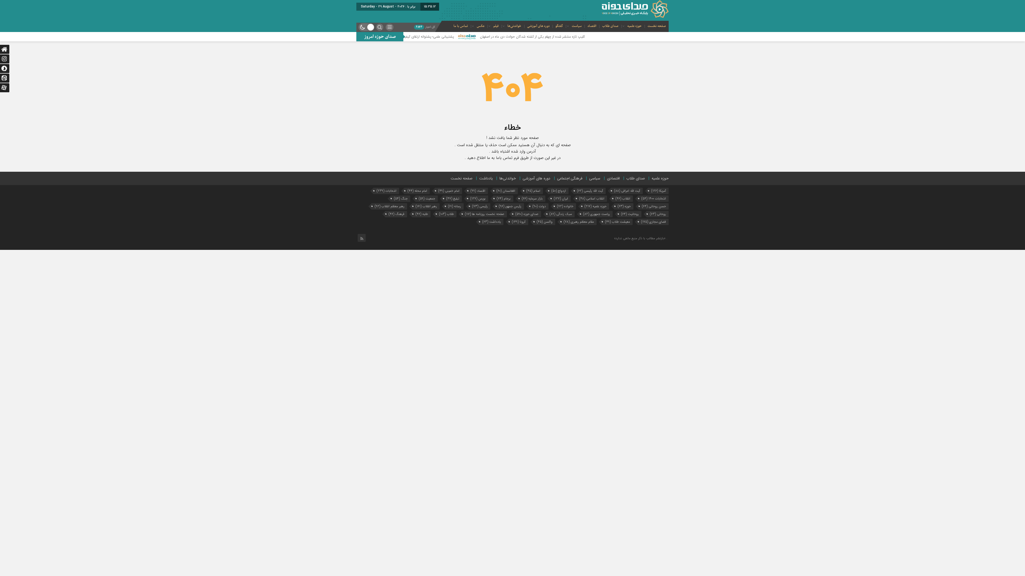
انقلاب (623, 198)
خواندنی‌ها (514, 26)
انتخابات (386, 190)
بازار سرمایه (532, 198)
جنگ (401, 198)
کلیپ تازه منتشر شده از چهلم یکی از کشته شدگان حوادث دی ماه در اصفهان (560, 36)
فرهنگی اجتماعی (569, 178)
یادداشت (486, 178)
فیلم (496, 26)
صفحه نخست (657, 26)
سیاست (577, 26)
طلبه (422, 214)
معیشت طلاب (617, 221)
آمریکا (658, 190)
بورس (478, 198)
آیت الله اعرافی (627, 190)
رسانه (454, 206)
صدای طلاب (610, 26)
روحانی (658, 214)
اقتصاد (592, 26)
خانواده (565, 206)
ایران (561, 198)
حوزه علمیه (634, 26)
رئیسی (480, 206)
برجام (504, 198)
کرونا (519, 221)
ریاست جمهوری (596, 214)
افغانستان (505, 190)
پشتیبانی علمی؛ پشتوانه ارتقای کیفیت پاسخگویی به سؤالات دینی (436, 36)
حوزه (624, 206)
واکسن (545, 221)
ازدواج (558, 190)
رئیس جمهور (510, 206)
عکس (480, 26)
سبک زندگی (561, 214)
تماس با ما (461, 26)
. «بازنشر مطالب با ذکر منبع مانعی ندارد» (640, 238)
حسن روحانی (654, 206)
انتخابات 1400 (653, 198)
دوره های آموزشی (538, 26)
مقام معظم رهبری (579, 221)
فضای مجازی (653, 221)
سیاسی (594, 178)
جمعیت (427, 198)
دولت (539, 206)
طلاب (446, 214)
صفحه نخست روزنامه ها (484, 214)
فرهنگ (396, 214)
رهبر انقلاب (426, 206)
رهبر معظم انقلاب (389, 206)
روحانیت (630, 214)
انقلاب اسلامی (591, 198)
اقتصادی (613, 178)
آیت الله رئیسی (590, 190)
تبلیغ (452, 198)
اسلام (533, 190)
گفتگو (559, 26)
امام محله (417, 190)
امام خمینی (448, 190)
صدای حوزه (526, 214)
